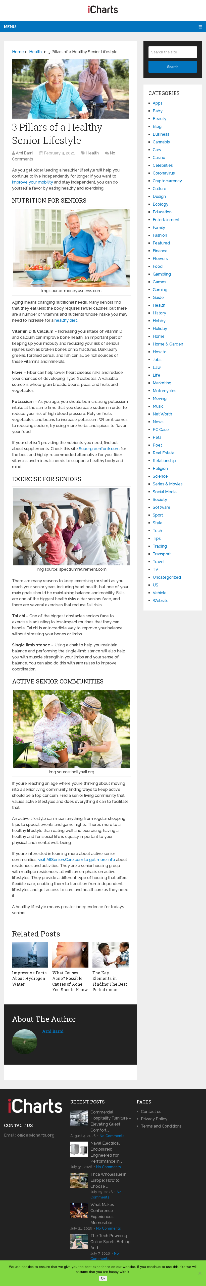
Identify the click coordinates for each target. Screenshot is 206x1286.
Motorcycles (164, 390)
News (158, 421)
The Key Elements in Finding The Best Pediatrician (109, 981)
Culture (159, 188)
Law (157, 367)
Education (162, 212)
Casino (159, 157)
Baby (158, 111)
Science (160, 476)
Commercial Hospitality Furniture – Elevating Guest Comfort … (110, 1121)
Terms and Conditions (161, 1126)
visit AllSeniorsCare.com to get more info (76, 859)
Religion (160, 468)
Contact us (151, 1111)
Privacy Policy (154, 1119)
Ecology (160, 204)
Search (172, 67)
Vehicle (160, 592)
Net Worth (162, 414)
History (159, 313)
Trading (160, 546)
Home (159, 336)
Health (92, 153)
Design (159, 196)
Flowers (160, 258)
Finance (160, 250)
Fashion (160, 235)
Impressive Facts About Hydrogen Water (29, 978)
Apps (158, 103)
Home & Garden (168, 344)
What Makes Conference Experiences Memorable (102, 1213)
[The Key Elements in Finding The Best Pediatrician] (110, 955)
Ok (103, 1278)
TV (155, 569)
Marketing (162, 383)
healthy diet (66, 320)
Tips (157, 538)
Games (159, 282)
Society (160, 499)
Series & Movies (168, 484)
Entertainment (166, 219)
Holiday (160, 328)
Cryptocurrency (167, 181)
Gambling (162, 274)
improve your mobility (32, 182)
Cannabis (161, 142)
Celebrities (163, 165)
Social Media (165, 491)
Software (161, 507)
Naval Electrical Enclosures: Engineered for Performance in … (106, 1152)
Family (159, 227)
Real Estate (164, 453)
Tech (157, 530)
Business (161, 134)
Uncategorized (167, 577)
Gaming (160, 289)
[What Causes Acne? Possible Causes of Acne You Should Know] (70, 955)
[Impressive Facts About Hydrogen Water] (30, 955)
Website (161, 600)
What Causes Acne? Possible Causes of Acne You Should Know (70, 981)
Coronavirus (164, 173)
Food (158, 266)
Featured (161, 243)
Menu (10, 26)
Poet (157, 445)
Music (158, 406)
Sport (158, 515)
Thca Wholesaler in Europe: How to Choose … (108, 1180)
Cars (157, 149)
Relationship (164, 460)
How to (160, 352)
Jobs (157, 359)
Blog (157, 126)
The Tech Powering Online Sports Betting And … (110, 1241)
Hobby (159, 320)
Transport (162, 554)
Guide (158, 297)
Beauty (159, 118)
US (155, 585)
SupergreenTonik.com (99, 448)
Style (158, 523)
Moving (160, 398)
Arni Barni (24, 153)
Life (156, 375)
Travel (159, 561)
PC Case (161, 429)
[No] (199, 1273)
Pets (157, 437)
